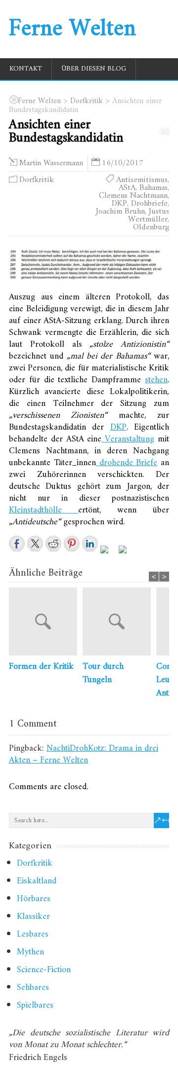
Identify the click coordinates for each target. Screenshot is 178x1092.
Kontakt (25, 69)
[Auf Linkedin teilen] (90, 543)
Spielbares (35, 1005)
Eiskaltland (36, 881)
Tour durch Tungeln (103, 673)
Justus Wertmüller (148, 215)
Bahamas (153, 188)
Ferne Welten (72, 29)
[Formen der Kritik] (46, 623)
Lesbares (32, 934)
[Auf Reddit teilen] (53, 543)
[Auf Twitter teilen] (35, 543)
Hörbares (33, 899)
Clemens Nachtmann (133, 195)
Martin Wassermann (51, 163)
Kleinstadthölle (43, 510)
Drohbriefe (149, 203)
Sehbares (33, 987)
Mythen (30, 952)
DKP (119, 203)
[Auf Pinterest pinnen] (72, 543)
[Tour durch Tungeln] (119, 623)
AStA (127, 188)
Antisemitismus (142, 180)
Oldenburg (151, 227)
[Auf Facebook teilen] (17, 543)
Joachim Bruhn (120, 211)
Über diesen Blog (93, 69)
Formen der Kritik (41, 666)
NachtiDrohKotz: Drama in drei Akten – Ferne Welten (83, 754)
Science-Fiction (44, 970)
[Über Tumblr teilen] (108, 553)
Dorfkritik (36, 180)
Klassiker (33, 916)
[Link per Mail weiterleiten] (126, 553)
